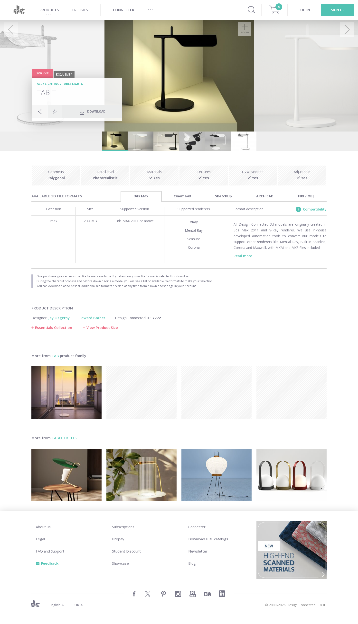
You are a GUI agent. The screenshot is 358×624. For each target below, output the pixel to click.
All (39, 84)
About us (43, 526)
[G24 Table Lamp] (66, 475)
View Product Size (102, 327)
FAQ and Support (50, 551)
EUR (76, 605)
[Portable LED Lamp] (291, 475)
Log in (304, 10)
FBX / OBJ (306, 196)
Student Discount (126, 551)
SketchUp (223, 196)
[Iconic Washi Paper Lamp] (216, 475)
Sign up (337, 10)
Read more (243, 256)
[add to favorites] (55, 111)
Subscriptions (123, 526)
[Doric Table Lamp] (141, 475)
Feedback (49, 563)
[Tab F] (66, 392)
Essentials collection (53, 327)
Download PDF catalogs (208, 538)
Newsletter (197, 551)
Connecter (197, 526)
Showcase (120, 563)
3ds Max (141, 196)
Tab (55, 355)
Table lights (72, 84)
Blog (192, 563)
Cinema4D (182, 196)
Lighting (52, 84)
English (54, 605)
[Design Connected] (19, 10)
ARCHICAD (264, 196)
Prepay (118, 538)
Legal (40, 538)
